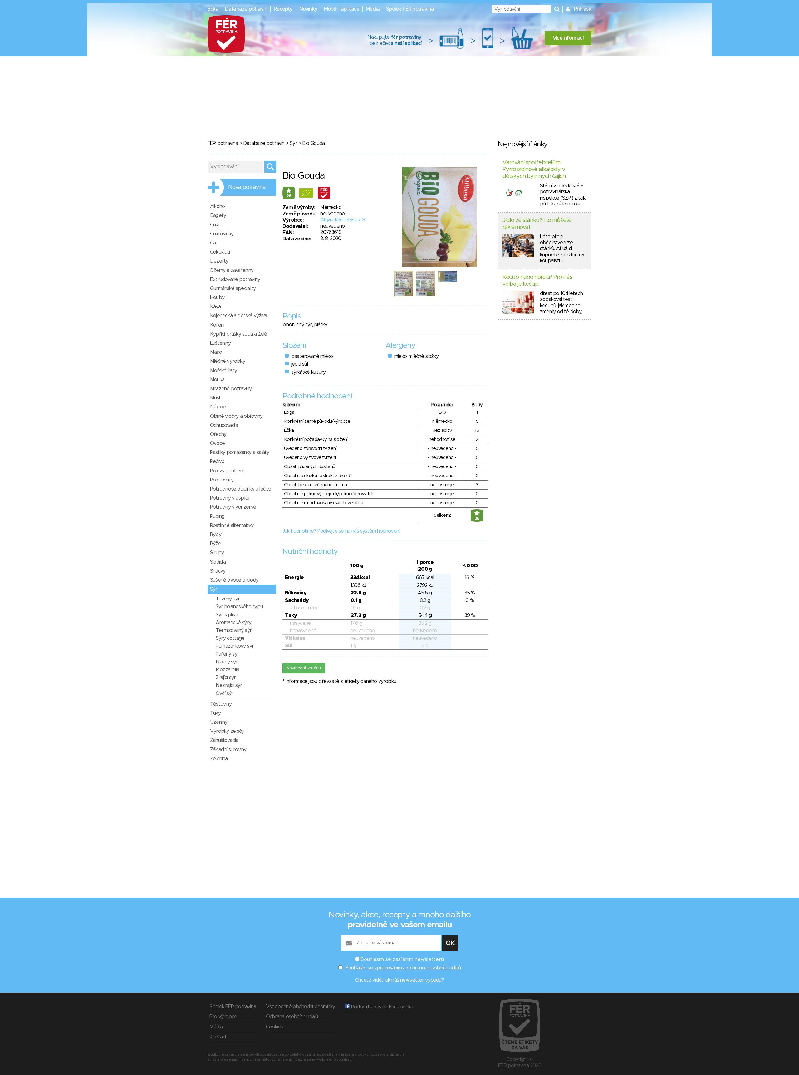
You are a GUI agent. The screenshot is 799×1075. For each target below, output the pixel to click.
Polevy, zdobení (226, 470)
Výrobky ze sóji (226, 731)
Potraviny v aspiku (229, 498)
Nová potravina (247, 187)
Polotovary (221, 479)
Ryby (215, 534)
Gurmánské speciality (233, 288)
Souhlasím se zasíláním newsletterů (402, 959)
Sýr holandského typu (239, 606)
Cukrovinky (221, 233)
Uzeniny (218, 722)
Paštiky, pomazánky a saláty (239, 452)
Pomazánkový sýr (235, 646)
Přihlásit (582, 9)
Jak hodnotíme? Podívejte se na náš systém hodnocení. (341, 531)
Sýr (293, 143)
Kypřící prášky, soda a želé (238, 334)
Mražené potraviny (231, 388)
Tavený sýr (228, 598)
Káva (215, 306)
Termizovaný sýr (234, 630)
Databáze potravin (246, 9)
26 (289, 196)
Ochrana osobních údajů (292, 1016)
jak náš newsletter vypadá (413, 980)
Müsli (215, 397)
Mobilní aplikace (341, 9)
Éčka (213, 9)
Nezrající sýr (229, 685)
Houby (217, 297)
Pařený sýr (227, 654)
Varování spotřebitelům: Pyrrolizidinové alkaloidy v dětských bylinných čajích (534, 169)
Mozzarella (227, 669)
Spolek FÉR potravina (410, 9)
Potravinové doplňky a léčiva (240, 488)
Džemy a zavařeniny (232, 270)
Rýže (215, 543)
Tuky (215, 713)
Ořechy (218, 434)
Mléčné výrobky (227, 361)
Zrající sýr (226, 677)
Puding (217, 516)
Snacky (217, 571)
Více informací (568, 38)
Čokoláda (220, 251)
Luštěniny (220, 343)
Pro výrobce (223, 1016)
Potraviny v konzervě (233, 507)
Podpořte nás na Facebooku (381, 1006)
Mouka (217, 379)
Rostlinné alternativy (231, 525)
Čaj (213, 242)
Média (373, 9)
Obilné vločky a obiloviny (236, 416)
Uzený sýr (227, 661)
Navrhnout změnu (304, 668)
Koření (217, 325)
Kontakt (218, 1036)
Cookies (274, 1026)
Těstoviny (221, 704)
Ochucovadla (224, 425)
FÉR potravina (223, 143)
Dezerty (219, 261)
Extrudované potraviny (235, 279)
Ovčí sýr (224, 693)
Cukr (215, 224)
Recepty (283, 9)
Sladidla (218, 562)
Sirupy (217, 552)
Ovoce (217, 443)
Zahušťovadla (224, 740)
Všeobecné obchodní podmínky (300, 1006)
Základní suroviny (228, 749)
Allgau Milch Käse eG (342, 219)
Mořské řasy (223, 370)
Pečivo (217, 461)
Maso (216, 352)
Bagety (218, 215)
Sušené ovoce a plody (234, 580)
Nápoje (218, 406)
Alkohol (217, 206)
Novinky (308, 9)
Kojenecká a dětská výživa (238, 315)
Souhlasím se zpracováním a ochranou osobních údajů (403, 967)
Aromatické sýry (233, 622)
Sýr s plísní (227, 614)
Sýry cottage (230, 638)
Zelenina (219, 758)
